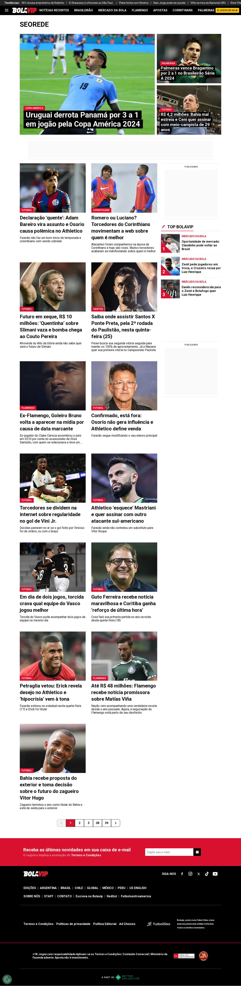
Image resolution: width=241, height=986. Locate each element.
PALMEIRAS (206, 10)
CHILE (79, 888)
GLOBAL (92, 888)
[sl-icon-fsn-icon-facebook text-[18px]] (182, 874)
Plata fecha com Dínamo (134, 2)
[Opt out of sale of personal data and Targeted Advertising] (7, 979)
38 (97, 823)
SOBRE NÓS (32, 896)
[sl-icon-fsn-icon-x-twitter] (198, 874)
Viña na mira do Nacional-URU (208, 2)
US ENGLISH (137, 888)
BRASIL (66, 888)
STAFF (48, 896)
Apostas (160, 10)
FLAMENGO (140, 10)
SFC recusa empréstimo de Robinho (43, 2)
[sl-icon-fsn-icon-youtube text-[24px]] (215, 874)
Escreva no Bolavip (89, 896)
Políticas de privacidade (73, 924)
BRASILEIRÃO (83, 10)
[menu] (6, 10)
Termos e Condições (86, 855)
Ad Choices (127, 924)
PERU (121, 888)
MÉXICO (108, 888)
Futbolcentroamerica (136, 896)
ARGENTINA (48, 888)
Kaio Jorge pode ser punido (169, 2)
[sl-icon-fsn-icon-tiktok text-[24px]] (207, 874)
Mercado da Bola (112, 10)
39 (106, 823)
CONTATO (64, 896)
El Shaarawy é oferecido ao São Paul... (91, 2)
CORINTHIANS (183, 10)
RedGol (112, 896)
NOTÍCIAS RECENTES (54, 10)
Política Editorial (104, 924)
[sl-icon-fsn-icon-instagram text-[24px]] (190, 874)
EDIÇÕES (30, 888)
